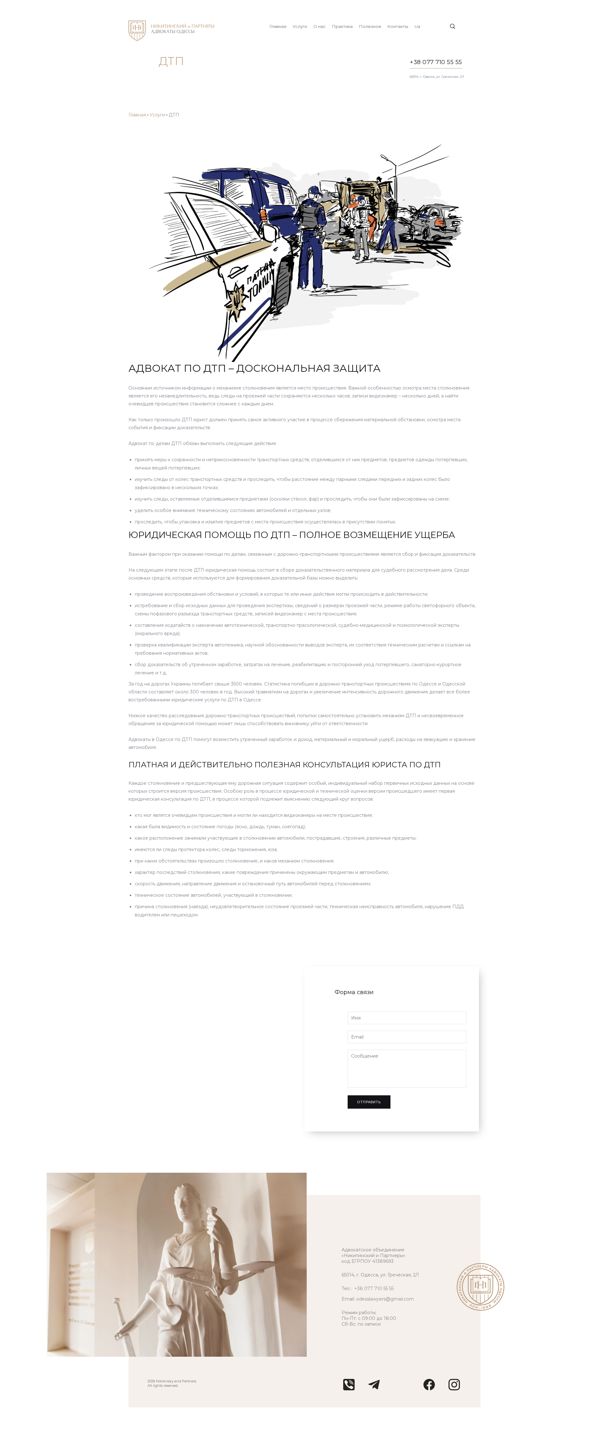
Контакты (398, 26)
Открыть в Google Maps (175, 1049)
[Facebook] (429, 1389)
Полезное (370, 26)
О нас (319, 26)
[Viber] (349, 1389)
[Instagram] (454, 1389)
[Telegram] (374, 1389)
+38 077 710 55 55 (436, 62)
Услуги (300, 26)
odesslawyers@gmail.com (385, 1299)
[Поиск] (452, 26)
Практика (342, 26)
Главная (278, 26)
